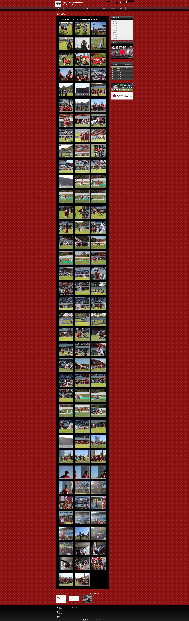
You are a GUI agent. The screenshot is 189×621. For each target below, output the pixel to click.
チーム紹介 (85, 8)
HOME (59, 8)
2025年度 (115, 21)
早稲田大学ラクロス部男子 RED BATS (73, 3)
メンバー (94, 8)
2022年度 (115, 25)
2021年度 (115, 27)
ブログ (112, 8)
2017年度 (115, 34)
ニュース (68, 8)
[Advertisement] (122, 111)
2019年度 (115, 30)
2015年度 (115, 38)
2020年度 (115, 29)
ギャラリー (103, 8)
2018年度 (115, 32)
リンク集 (75, 607)
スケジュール (77, 8)
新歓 (121, 8)
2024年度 (115, 23)
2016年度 (115, 36)
